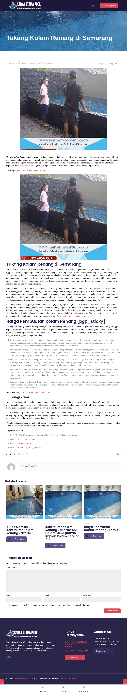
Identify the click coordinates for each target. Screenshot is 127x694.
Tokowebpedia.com (67, 679)
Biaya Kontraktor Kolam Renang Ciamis (101, 528)
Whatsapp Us (109, 5)
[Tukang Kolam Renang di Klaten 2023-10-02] (125, 684)
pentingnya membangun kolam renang (79, 316)
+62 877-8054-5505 (26, 439)
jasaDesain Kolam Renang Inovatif (31, 170)
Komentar (11, 568)
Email (47, 595)
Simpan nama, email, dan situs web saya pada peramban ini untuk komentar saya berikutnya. (49, 605)
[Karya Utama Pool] (25, 5)
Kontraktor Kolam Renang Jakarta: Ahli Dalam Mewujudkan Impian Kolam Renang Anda (62, 533)
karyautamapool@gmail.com (29, 447)
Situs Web (86, 595)
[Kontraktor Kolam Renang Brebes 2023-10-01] (2, 684)
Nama (9, 595)
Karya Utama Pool (30, 63)
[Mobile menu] (93, 5)
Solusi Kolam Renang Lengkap (36, 392)
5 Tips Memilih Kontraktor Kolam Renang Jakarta (19, 530)
